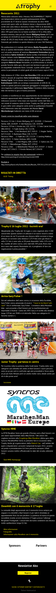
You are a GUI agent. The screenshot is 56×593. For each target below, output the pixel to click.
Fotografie (8, 532)
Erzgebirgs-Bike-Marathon (29, 438)
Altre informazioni (10, 529)
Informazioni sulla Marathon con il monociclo (21, 534)
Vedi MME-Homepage (12, 459)
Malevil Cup (36, 443)
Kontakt (29, 587)
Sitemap (21, 587)
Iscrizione (7, 382)
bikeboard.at (31, 590)
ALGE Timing (8, 176)
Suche (14, 587)
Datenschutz (39, 587)
